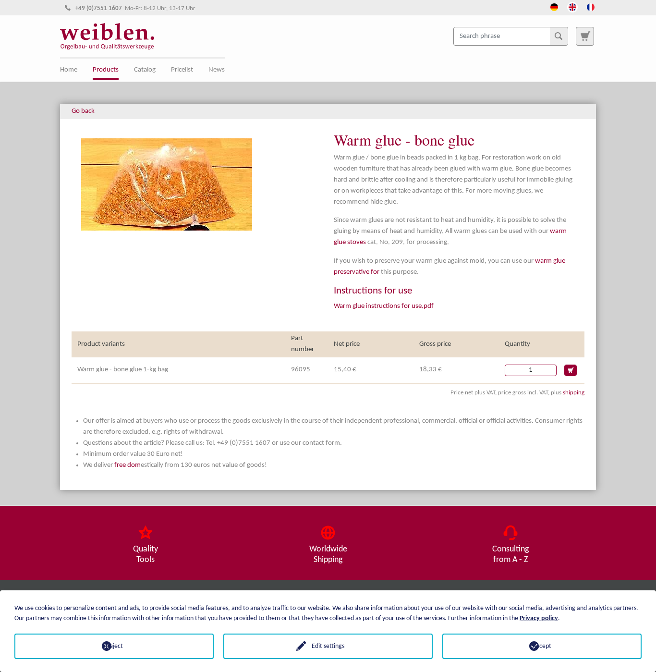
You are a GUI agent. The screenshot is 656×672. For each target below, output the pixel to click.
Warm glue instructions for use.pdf (384, 306)
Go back (83, 111)
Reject (114, 646)
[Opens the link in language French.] (590, 6)
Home (68, 69)
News (216, 69)
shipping (573, 393)
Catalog (145, 69)
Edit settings (328, 646)
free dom (127, 465)
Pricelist (182, 69)
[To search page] (585, 36)
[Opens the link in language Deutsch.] (554, 6)
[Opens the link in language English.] (572, 6)
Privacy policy (539, 618)
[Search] (558, 36)
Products (106, 69)
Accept (542, 646)
